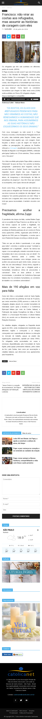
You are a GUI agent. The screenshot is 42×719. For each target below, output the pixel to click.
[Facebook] (15, 700)
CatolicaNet (8, 29)
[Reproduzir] (5, 99)
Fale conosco (23, 711)
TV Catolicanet (13, 713)
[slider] (36, 99)
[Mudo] (32, 99)
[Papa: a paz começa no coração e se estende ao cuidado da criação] (7, 450)
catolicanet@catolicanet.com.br (24, 695)
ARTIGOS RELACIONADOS (11, 433)
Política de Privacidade (26, 713)
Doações (31, 711)
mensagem (13, 148)
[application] (21, 99)
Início (3, 7)
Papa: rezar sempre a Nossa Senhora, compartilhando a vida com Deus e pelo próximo (25, 460)
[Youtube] (26, 700)
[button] (39, 3)
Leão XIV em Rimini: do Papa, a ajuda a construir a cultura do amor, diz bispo (25, 441)
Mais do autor (26, 433)
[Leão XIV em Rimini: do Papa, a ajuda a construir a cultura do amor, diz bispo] (7, 440)
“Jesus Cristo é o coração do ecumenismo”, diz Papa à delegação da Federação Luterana (11, 388)
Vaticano (9, 7)
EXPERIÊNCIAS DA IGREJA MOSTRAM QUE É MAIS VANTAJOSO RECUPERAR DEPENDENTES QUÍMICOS (31, 388)
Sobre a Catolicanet (12, 711)
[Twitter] (21, 700)
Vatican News (13, 361)
